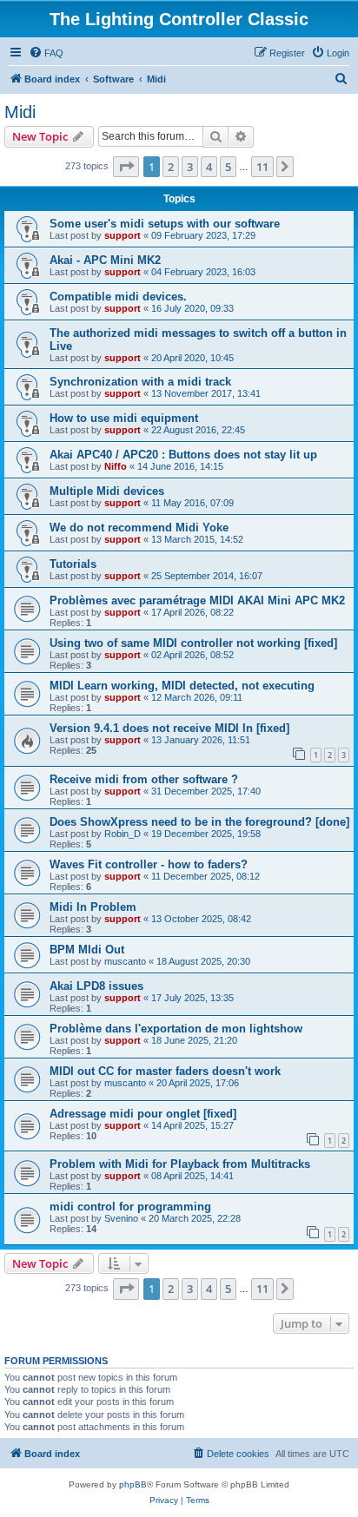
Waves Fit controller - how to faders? (149, 864)
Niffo (115, 466)
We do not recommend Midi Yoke (139, 527)
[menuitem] (46, 53)
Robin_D (122, 833)
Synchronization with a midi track (140, 381)
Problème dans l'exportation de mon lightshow (176, 1028)
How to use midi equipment (124, 418)
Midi (20, 112)
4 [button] (209, 167)
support (122, 235)
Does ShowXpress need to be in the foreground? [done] (199, 821)
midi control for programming (130, 1206)
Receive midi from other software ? (144, 779)
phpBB (133, 1484)
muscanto (125, 961)
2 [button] (171, 167)
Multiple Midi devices (107, 491)
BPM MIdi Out (87, 949)
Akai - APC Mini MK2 (105, 260)
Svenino (121, 1218)
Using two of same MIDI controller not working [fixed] (193, 643)
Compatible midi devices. (118, 296)
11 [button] (262, 167)
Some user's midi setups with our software (165, 223)
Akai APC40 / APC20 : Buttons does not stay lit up (183, 454)
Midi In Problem (93, 906)
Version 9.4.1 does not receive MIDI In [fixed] (169, 728)
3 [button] (190, 167)
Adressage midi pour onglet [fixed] (143, 1113)
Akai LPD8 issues (96, 986)
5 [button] (228, 167)
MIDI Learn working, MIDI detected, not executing (182, 685)
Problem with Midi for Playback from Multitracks (180, 1164)
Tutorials (73, 564)
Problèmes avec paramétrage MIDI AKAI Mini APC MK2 (197, 600)
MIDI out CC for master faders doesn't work (165, 1071)
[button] (126, 166)
